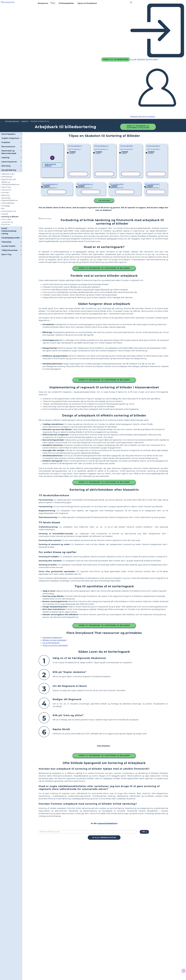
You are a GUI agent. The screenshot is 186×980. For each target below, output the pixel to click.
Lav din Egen (104, 200)
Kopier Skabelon (78, 149)
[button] (53, 3)
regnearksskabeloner (107, 823)
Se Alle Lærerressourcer (104, 837)
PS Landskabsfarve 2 (85, 184)
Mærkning (5, 195)
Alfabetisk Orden (8, 174)
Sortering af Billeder (10, 217)
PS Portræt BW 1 (126, 146)
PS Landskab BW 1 (117, 184)
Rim (2, 208)
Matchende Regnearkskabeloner (9, 199)
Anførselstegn (6, 177)
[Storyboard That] (7, 2)
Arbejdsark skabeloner (52, 637)
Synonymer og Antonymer (7, 223)
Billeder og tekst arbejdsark (55, 640)
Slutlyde (4, 214)
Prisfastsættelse (66, 3)
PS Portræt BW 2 (153, 146)
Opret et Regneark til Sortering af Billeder (138, 127)
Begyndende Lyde (8, 179)
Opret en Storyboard (87, 3)
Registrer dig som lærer (147, 59)
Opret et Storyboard (115, 59)
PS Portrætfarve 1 (75, 146)
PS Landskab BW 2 (152, 184)
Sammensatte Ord (8, 211)
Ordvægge (5, 206)
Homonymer (6, 190)
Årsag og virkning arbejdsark (55, 645)
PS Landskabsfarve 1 (50, 184)
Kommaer (5, 193)
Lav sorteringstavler (51, 643)
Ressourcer (43, 3)
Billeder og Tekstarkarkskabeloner (10, 183)
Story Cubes (6, 219)
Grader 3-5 (24, 121)
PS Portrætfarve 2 (101, 146)
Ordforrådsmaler (8, 203)
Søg (143, 832)
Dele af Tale (6, 187)
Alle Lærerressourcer (12, 121)
